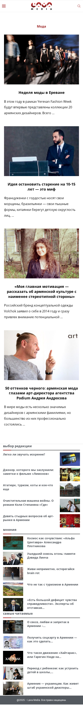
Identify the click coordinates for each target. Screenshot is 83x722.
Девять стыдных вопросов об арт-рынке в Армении (28, 518)
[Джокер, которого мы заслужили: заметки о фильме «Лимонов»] (70, 474)
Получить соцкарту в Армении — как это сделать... (52, 639)
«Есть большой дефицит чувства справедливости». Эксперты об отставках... (52, 604)
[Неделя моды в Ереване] (41, 59)
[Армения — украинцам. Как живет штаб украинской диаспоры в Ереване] (13, 688)
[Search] (79, 6)
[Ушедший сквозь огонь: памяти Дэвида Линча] (13, 558)
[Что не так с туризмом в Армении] (13, 589)
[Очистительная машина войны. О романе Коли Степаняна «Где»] (70, 505)
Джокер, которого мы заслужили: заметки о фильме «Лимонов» (28, 472)
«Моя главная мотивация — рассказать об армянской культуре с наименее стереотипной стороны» (41, 291)
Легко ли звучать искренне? (24, 454)
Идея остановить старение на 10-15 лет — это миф (41, 187)
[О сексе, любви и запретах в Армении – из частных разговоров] (13, 627)
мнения (9, 529)
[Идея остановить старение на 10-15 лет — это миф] (41, 151)
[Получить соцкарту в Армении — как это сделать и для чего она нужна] (13, 642)
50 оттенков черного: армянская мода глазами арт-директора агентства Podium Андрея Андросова (41, 393)
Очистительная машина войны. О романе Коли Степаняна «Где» (28, 503)
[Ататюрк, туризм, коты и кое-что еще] (70, 490)
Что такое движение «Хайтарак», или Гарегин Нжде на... (52, 655)
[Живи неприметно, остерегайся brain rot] (13, 573)
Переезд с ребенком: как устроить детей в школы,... (52, 670)
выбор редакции (17, 446)
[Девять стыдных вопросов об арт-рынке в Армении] (70, 521)
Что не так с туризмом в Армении (52, 584)
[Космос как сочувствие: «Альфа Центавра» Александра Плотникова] (13, 543)
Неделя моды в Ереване (42, 92)
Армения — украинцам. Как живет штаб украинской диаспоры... (53, 685)
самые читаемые (18, 613)
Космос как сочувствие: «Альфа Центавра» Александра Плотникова (51, 542)
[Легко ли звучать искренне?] (70, 459)
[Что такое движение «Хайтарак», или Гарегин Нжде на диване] (13, 657)
